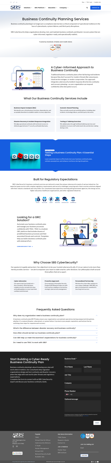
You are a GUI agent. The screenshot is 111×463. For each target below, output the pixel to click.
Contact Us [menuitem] (61, 443)
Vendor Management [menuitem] (42, 448)
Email (82, 447)
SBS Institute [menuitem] (62, 452)
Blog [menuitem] (83, 2)
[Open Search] (87, 7)
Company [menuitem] (63, 8)
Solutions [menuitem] (27, 8)
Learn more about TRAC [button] (24, 246)
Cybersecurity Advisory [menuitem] (43, 443)
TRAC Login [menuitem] (89, 2)
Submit (97, 423)
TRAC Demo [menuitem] (62, 437)
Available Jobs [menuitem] (97, 2)
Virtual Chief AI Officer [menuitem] (43, 440)
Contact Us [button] (95, 7)
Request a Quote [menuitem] (63, 440)
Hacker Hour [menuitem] (62, 450)
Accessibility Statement (30, 461)
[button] (3, 460)
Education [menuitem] (51, 8)
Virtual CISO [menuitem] (39, 451)
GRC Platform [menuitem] (39, 8)
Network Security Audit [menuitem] (43, 454)
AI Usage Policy (22, 461)
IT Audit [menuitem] (38, 445)
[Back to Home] (15, 8)
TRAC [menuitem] (37, 437)
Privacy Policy (85, 415)
